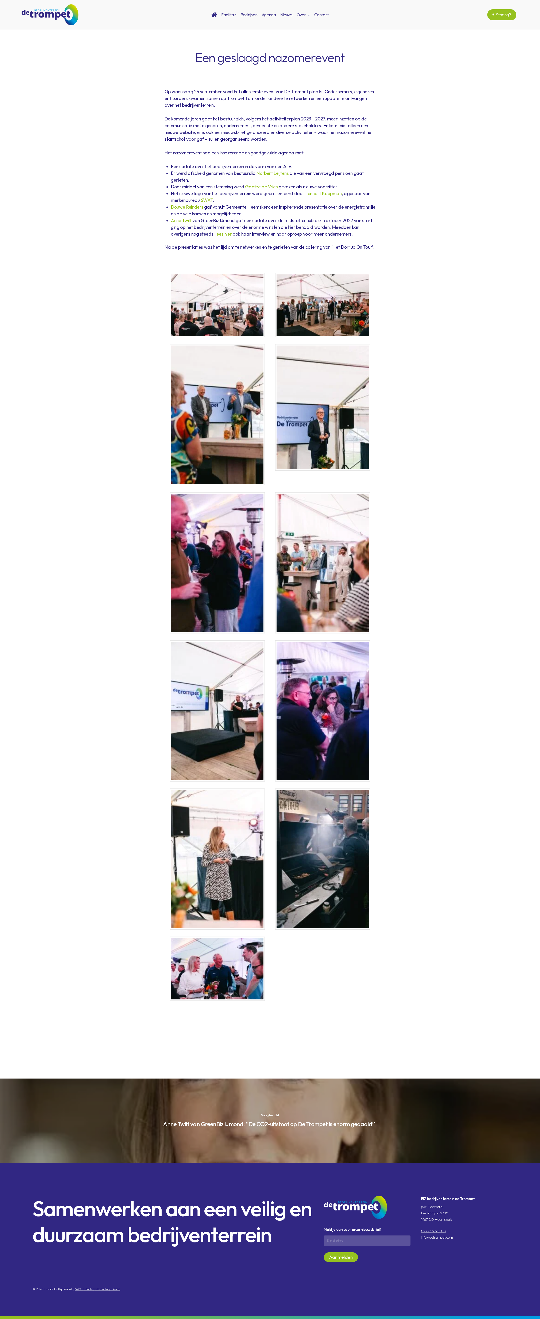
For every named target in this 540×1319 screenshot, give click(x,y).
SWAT (207, 200)
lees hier (224, 234)
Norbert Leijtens (272, 173)
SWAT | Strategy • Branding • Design (97, 1289)
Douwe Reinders (187, 207)
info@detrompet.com (437, 1237)
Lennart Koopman (323, 193)
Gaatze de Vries (261, 187)
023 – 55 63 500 (433, 1231)
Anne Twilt (181, 220)
